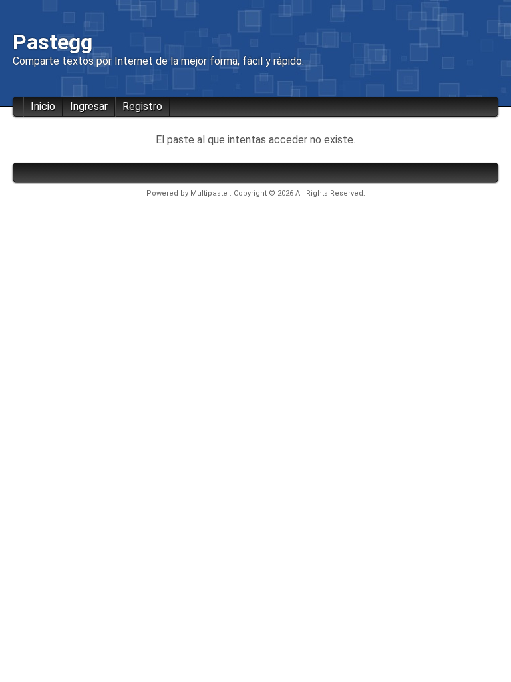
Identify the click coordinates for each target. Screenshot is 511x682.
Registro (142, 106)
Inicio (43, 106)
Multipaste (210, 193)
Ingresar (89, 106)
